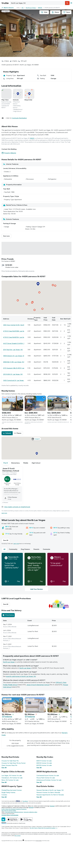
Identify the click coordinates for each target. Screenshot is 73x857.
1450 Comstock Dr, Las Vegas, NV (15, 380)
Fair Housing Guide (26, 826)
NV (23, 8)
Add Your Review (36, 589)
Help (3, 828)
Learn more (4, 513)
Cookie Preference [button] (24, 828)
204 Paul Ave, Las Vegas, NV (13, 350)
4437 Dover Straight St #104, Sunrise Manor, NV (19, 343)
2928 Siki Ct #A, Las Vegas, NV (13, 362)
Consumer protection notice (30, 812)
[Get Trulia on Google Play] (26, 819)
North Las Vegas (31, 8)
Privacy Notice (8, 828)
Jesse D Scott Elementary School (38, 685)
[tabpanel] (36, 634)
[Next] (69, 409)
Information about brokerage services (14, 812)
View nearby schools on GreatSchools (17, 507)
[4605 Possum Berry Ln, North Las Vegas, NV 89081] (35, 403)
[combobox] (40, 3)
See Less (7, 236)
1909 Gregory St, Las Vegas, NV (14, 356)
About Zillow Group (15, 826)
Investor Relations (47, 826)
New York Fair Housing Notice (9, 810)
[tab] (7, 433)
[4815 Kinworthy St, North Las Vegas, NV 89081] (58, 704)
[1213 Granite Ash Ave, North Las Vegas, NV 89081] (35, 704)
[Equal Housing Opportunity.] (23, 840)
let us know (17, 835)
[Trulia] (3, 819)
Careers (34, 826)
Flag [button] (18, 581)
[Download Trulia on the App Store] (12, 819)
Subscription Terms (65, 826)
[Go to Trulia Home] (5, 3)
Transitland (25, 801)
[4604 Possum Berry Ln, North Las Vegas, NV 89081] (12, 403)
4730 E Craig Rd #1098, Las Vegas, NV (16, 331)
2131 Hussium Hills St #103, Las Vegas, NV (17, 368)
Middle (25, 463)
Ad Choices (16, 828)
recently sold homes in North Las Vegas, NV (21, 676)
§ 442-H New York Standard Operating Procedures (14, 809)
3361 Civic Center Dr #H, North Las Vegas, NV (19, 325)
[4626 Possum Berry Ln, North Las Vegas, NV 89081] (12, 704)
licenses (52, 806)
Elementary (15, 463)
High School (36, 463)
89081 (40, 8)
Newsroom (39, 826)
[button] (67, 3)
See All (6, 540)
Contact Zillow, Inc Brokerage (10, 815)
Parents (36, 549)
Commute (46, 549)
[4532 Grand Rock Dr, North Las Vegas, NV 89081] (58, 403)
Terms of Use (56, 826)
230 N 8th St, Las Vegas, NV (13, 374)
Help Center (38, 840)
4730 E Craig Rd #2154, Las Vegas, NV (16, 337)
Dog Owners (25, 549)
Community (13, 549)
